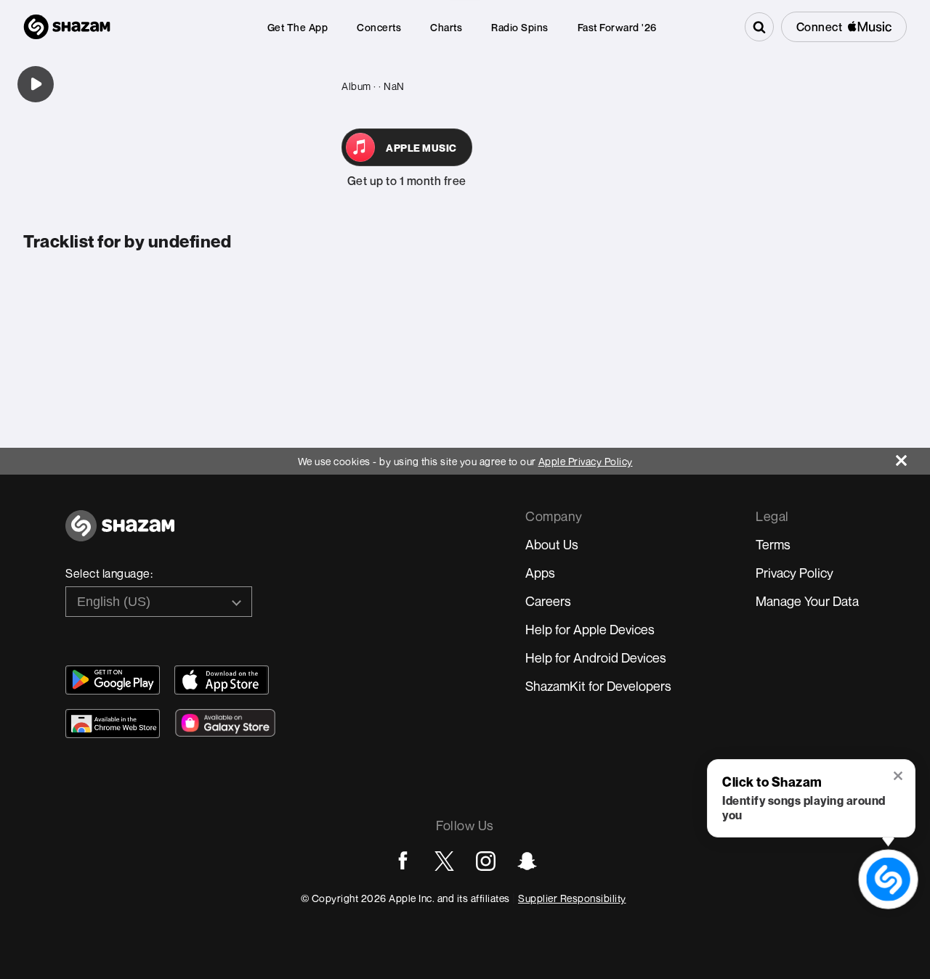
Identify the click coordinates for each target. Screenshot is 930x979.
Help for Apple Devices (590, 629)
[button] (899, 777)
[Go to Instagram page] (486, 861)
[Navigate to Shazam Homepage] (66, 27)
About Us (551, 544)
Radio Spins (520, 27)
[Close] (912, 456)
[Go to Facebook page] (403, 861)
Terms (773, 544)
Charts (446, 27)
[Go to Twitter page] (444, 861)
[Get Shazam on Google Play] (112, 680)
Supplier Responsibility (572, 898)
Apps (540, 573)
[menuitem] (298, 27)
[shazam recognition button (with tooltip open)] (888, 879)
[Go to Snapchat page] (527, 861)
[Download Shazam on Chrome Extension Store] (112, 723)
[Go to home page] (119, 533)
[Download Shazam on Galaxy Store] (225, 723)
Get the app (297, 27)
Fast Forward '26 (617, 27)
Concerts (379, 27)
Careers (548, 601)
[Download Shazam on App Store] (221, 680)
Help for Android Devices (595, 657)
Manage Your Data (807, 601)
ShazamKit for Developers (598, 686)
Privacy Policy (794, 573)
